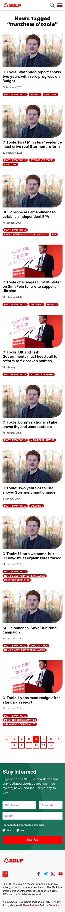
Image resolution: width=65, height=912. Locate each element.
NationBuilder (30, 905)
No (22, 830)
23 (36, 745)
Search (52, 5)
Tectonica (53, 905)
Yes (8, 830)
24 (43, 745)
